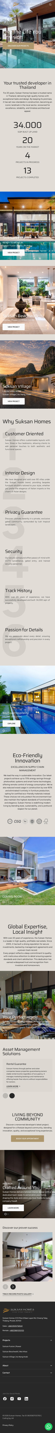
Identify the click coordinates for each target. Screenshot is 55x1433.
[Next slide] (12, 1095)
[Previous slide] (5, 1095)
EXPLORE (11, 723)
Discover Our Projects (18, 45)
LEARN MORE (13, 1207)
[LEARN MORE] (27, 1184)
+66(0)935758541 (15, 1326)
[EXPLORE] (27, 700)
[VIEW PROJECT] (27, 226)
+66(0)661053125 (16, 1330)
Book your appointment (27, 1138)
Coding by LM (8, 1418)
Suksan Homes (15, 1416)
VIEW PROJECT (14, 252)
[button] (4, 4)
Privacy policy (8, 1425)
